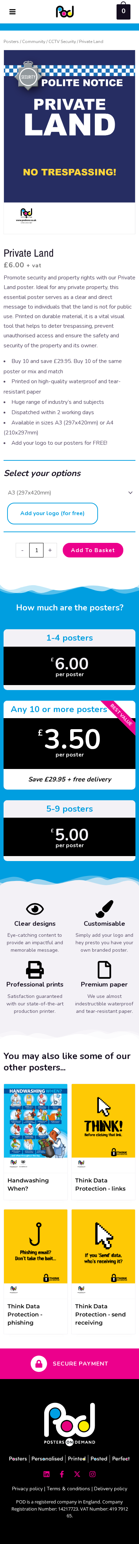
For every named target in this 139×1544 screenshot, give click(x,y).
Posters (11, 41)
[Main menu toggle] (12, 11)
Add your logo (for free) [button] (52, 513)
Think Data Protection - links (100, 1184)
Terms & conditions (68, 1488)
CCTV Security (62, 41)
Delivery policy (110, 1488)
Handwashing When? (28, 1184)
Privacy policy (27, 1488)
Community (33, 41)
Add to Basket (93, 550)
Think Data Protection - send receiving (100, 1314)
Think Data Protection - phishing (24, 1314)
